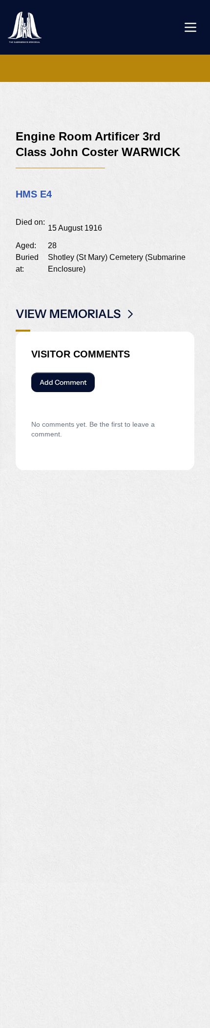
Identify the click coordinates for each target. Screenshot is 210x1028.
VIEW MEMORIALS (68, 314)
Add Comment (63, 382)
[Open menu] (190, 27)
